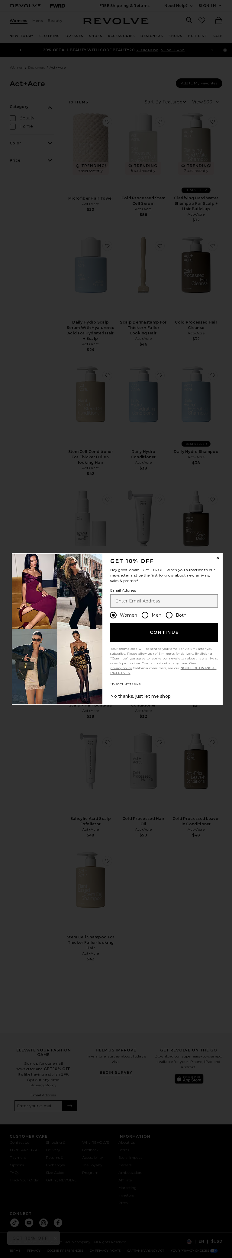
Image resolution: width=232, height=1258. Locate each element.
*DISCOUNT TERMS (125, 684)
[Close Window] (218, 558)
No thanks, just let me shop (140, 696)
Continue (164, 632)
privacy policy (121, 668)
